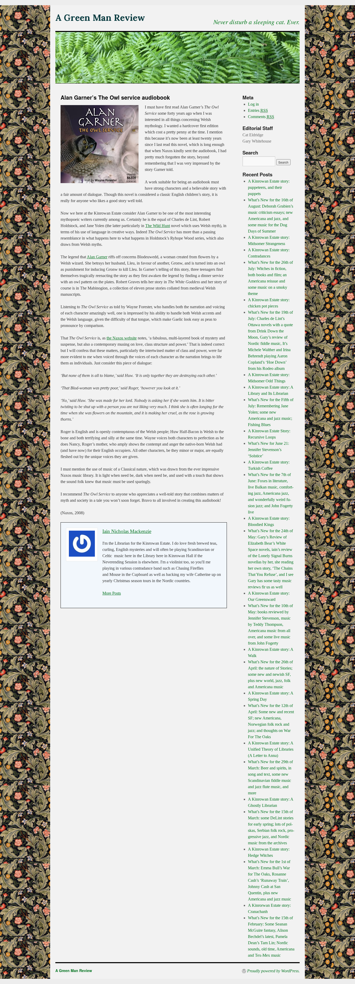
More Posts (111, 593)
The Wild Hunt (157, 225)
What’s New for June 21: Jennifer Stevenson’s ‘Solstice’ (268, 449)
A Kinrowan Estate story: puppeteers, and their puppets (269, 187)
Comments (261, 116)
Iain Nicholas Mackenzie (126, 531)
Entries (258, 110)
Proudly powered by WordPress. (273, 971)
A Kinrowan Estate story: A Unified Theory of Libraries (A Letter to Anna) (270, 749)
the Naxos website (122, 338)
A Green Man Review (100, 17)
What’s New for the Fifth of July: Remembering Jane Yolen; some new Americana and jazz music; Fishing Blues (270, 412)
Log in (253, 104)
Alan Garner (97, 257)
